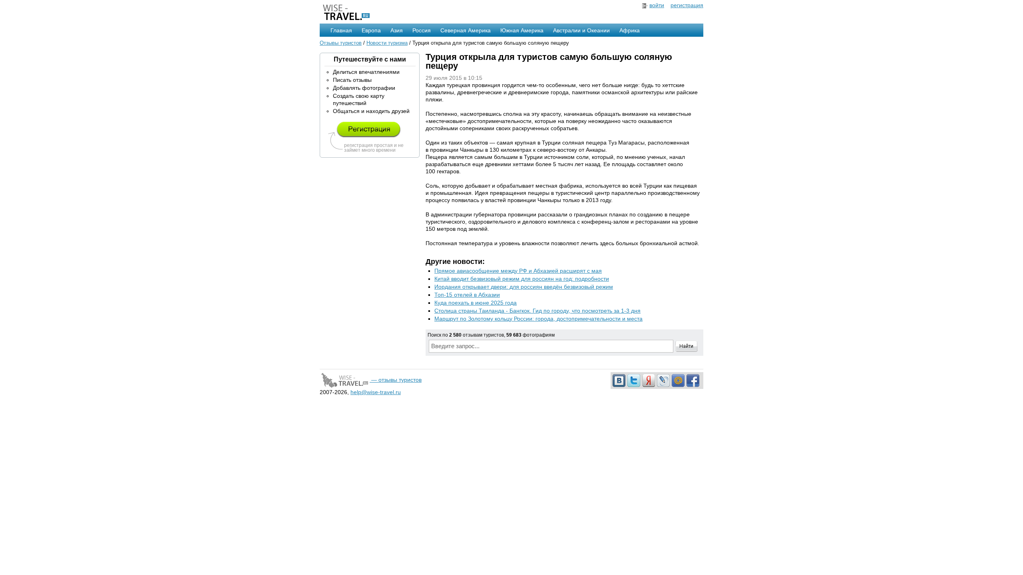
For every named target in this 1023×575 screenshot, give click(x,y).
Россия (421, 30)
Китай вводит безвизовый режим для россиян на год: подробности (521, 279)
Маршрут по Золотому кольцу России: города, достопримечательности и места (538, 318)
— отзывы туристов (396, 380)
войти (656, 5)
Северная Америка (465, 30)
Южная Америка (521, 30)
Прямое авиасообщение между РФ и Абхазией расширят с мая (518, 271)
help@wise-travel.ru (375, 392)
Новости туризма (387, 43)
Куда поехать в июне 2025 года (475, 302)
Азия (396, 30)
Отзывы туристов (341, 43)
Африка (629, 30)
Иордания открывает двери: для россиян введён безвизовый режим (523, 287)
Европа (371, 30)
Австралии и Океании (581, 30)
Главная (341, 30)
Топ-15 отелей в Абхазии (467, 294)
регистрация (687, 5)
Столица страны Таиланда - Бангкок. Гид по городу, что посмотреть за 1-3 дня (537, 310)
